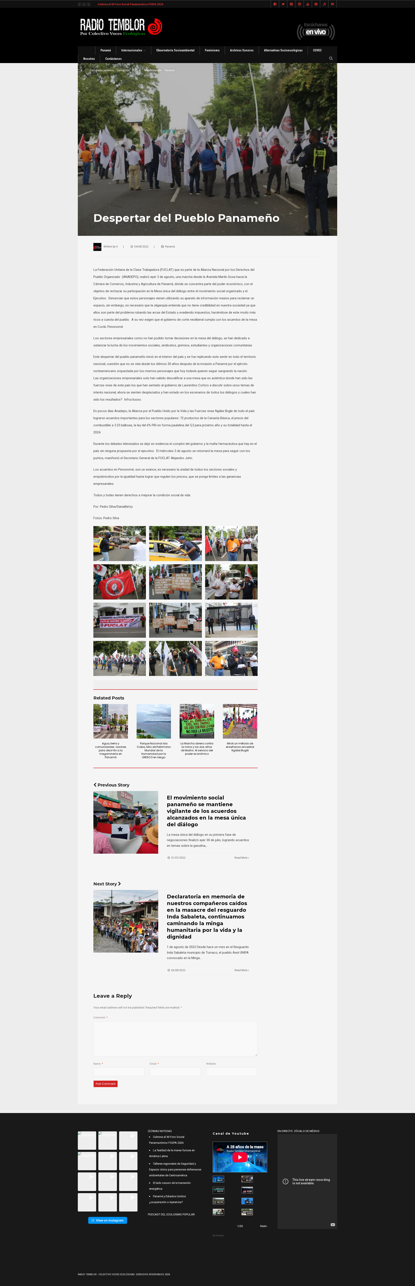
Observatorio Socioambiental (175, 50)
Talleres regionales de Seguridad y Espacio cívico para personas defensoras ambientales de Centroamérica (175, 1169)
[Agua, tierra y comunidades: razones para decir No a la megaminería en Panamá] (110, 721)
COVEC (317, 50)
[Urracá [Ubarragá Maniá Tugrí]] (247, 1201)
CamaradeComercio (102, 70)
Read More (241, 857)
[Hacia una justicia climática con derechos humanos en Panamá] (218, 1201)
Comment (100, 1017)
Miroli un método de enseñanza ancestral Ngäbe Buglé (240, 747)
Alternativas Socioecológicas (283, 50)
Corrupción (123, 70)
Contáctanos (113, 58)
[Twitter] (283, 4)
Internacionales (131, 50)
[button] (87, 1140)
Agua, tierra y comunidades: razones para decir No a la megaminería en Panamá (110, 750)
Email (154, 1063)
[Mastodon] (332, 4)
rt (117, 246)
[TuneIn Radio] (324, 4)
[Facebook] (275, 4)
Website (211, 1063)
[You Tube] (307, 4)
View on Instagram (110, 1220)
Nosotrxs (89, 58)
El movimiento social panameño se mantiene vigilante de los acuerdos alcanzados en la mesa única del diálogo (206, 811)
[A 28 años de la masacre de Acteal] (218, 1179)
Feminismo (212, 50)
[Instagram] (299, 4)
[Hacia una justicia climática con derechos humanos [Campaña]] (247, 1190)
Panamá (106, 50)
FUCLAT (137, 70)
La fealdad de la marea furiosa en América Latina (127, 4)
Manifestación (153, 70)
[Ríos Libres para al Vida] (218, 1190)
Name (98, 1063)
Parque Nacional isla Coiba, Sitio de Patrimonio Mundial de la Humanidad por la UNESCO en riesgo (154, 750)
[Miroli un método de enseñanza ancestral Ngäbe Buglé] (240, 721)
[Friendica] (291, 4)
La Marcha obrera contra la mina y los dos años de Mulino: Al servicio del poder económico (196, 749)
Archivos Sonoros (242, 50)
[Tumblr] (316, 4)
